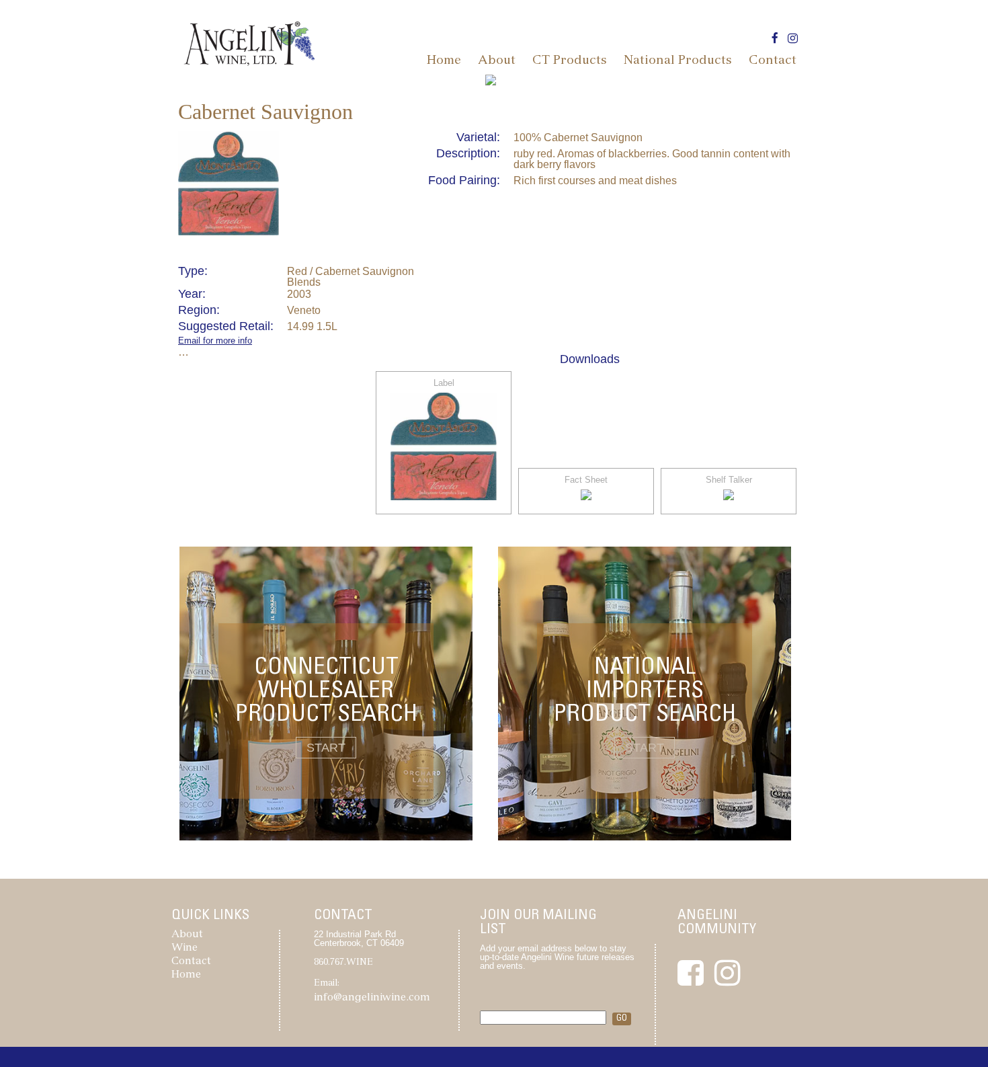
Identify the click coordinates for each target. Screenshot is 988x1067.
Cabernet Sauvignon (265, 112)
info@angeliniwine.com (372, 998)
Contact (772, 61)
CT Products (569, 61)
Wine (184, 948)
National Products (678, 61)
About (497, 61)
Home (444, 61)
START (325, 747)
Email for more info (215, 340)
